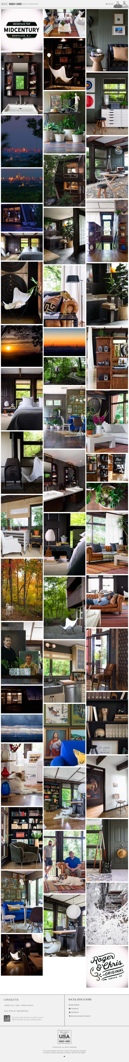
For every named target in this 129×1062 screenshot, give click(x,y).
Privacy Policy (27, 1005)
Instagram (74, 1005)
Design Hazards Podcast (80, 1016)
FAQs (17, 1005)
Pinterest (75, 1012)
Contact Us (9, 1005)
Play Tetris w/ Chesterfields (16, 1011)
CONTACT (110, 4)
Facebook (74, 1008)
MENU (5, 4)
